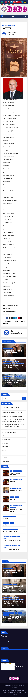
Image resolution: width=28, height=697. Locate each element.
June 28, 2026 (8, 621)
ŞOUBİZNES (5, 461)
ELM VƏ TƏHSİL (6, 439)
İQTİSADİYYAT (6, 443)
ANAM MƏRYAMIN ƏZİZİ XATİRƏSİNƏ (12, 412)
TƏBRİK (5, 348)
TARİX (13, 363)
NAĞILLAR (5, 538)
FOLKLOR (5, 516)
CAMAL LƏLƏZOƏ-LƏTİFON (10, 532)
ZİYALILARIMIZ (12, 25)
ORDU (4, 450)
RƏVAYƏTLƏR (15, 529)
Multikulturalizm (16, 536)
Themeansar (13, 687)
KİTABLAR (6, 25)
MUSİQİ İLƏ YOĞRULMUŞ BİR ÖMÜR (13, 367)
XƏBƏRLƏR (20, 376)
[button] (23, 16)
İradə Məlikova (12, 32)
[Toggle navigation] (13, 16)
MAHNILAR (5, 361)
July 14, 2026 (8, 605)
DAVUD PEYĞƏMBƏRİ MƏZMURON (12, 540)
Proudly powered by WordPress (10, 685)
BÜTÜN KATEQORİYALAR (9, 432)
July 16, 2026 (8, 590)
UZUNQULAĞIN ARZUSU (16, 490)
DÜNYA (4, 436)
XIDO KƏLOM (19, 321)
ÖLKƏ (4, 454)
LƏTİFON (12, 481)
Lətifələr (19, 479)
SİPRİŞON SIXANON (11, 549)
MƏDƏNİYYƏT (11, 361)
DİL (3, 25)
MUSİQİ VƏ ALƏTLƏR (7, 363)
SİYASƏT (4, 457)
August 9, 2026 (8, 575)
